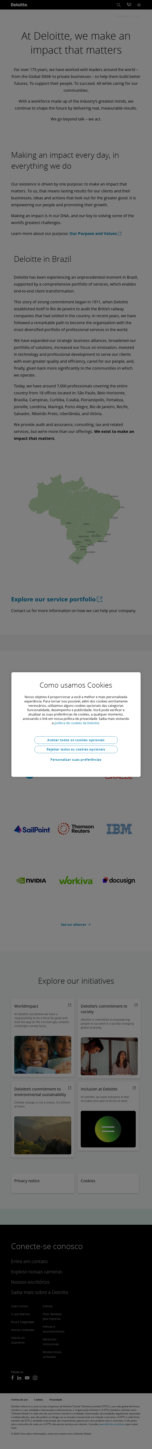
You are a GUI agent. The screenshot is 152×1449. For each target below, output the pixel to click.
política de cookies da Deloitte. (77, 723)
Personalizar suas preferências (76, 759)
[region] (76, 724)
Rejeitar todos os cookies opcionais (76, 749)
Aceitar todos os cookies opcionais (76, 740)
